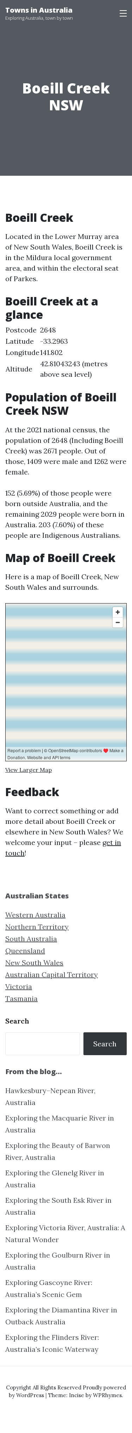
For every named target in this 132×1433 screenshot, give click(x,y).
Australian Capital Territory (51, 974)
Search (17, 1020)
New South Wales (34, 962)
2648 (48, 329)
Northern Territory (37, 926)
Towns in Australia (39, 10)
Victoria (18, 986)
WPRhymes (107, 1395)
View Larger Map (28, 769)
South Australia (31, 938)
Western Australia (35, 914)
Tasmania (21, 998)
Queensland (25, 950)
